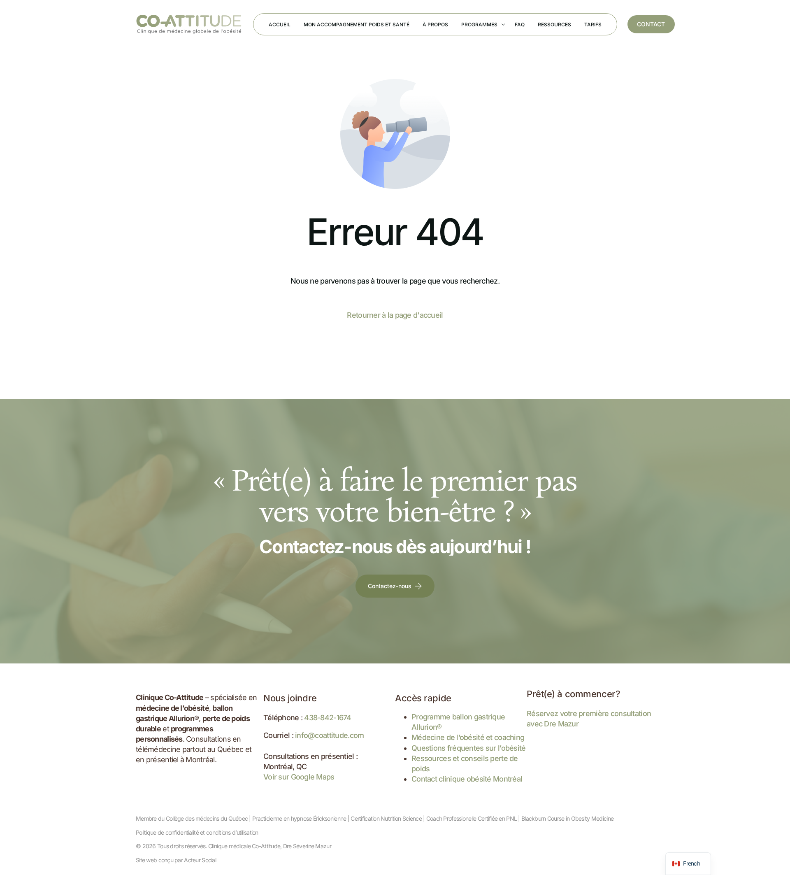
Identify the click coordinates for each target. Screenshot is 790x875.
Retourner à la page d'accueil (395, 315)
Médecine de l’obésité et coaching (467, 737)
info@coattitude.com (329, 735)
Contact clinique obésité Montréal (466, 779)
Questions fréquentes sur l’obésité (468, 748)
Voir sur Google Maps (299, 777)
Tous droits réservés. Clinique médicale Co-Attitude (218, 845)
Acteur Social (200, 859)
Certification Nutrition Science (386, 818)
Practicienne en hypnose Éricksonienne (299, 818)
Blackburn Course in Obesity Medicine (567, 818)
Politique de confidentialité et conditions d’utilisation (197, 832)
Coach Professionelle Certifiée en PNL (471, 818)
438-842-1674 (327, 717)
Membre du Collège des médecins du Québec (192, 818)
